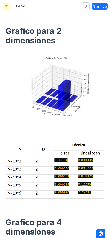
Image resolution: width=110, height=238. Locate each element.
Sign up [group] (100, 6)
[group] (86, 6)
